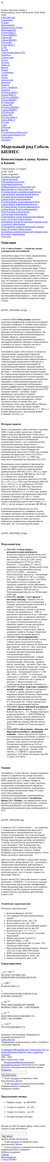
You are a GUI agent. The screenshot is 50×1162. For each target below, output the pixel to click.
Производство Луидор (11, 27)
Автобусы (6, 55)
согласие (15, 1078)
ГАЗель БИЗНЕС (9, 35)
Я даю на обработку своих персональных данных (19, 1079)
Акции (4, 75)
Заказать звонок (35, 1067)
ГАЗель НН (6, 42)
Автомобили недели (11, 1065)
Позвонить (6, 1070)
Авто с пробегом (9, 87)
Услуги (4, 60)
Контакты (5, 82)
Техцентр (5, 90)
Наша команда (8, 25)
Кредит (4, 67)
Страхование (7, 72)
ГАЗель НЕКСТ (8, 32)
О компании (7, 20)
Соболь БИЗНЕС (9, 40)
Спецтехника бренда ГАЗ (13, 52)
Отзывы (5, 22)
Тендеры (5, 62)
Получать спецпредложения (14, 1067)
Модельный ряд (8, 30)
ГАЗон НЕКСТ (8, 45)
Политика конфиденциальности (19, 1062)
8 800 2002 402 (8, 17)
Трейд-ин (5, 65)
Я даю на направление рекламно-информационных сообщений (23, 1084)
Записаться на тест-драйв (33, 1065)
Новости (5, 85)
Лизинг (4, 70)
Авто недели (7, 80)
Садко (4, 47)
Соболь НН (6, 37)
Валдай (4, 50)
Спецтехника (7, 57)
